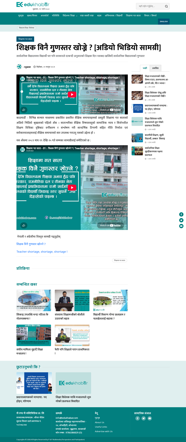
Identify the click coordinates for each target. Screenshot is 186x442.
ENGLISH (164, 21)
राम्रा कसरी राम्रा (87, 15)
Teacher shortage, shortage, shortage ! (41, 251)
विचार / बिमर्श (150, 15)
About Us (99, 422)
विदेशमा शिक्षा (69, 15)
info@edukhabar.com (67, 417)
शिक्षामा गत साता (133, 15)
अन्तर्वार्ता (44, 15)
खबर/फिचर (32, 15)
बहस (99, 15)
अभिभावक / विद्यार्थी (113, 15)
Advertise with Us (103, 431)
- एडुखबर (27, 67)
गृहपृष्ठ (21, 15)
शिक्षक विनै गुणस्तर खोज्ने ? (31, 244)
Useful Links (101, 426)
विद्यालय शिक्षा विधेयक (26, 28)
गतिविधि (55, 15)
